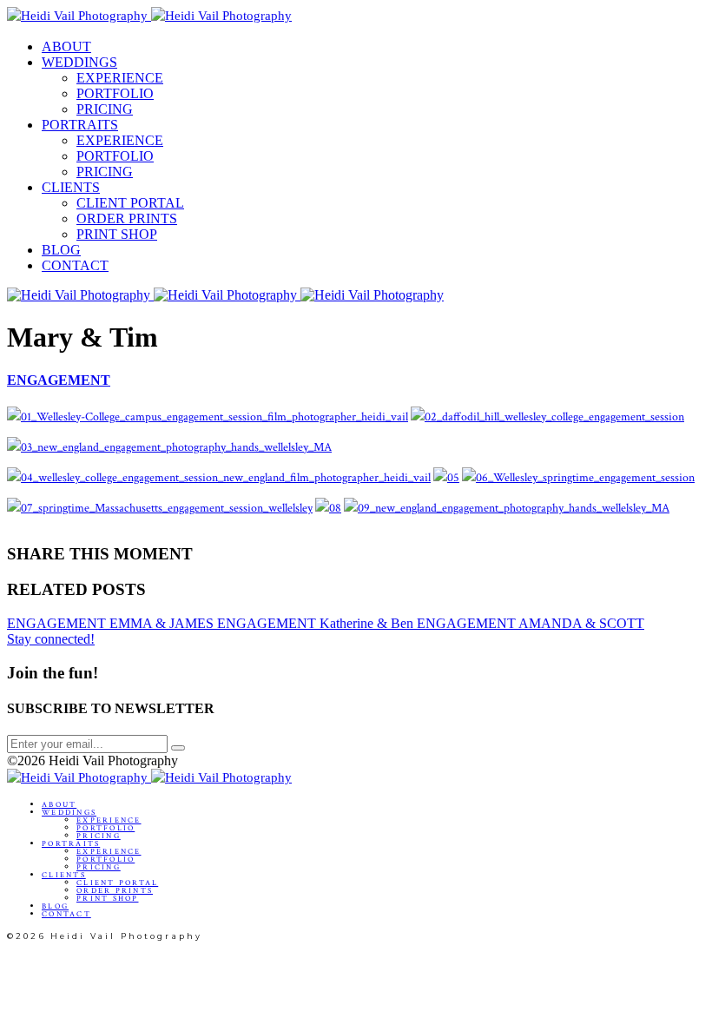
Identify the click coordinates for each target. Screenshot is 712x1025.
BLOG (61, 249)
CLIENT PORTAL (130, 202)
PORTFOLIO (115, 93)
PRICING (104, 109)
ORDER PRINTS (126, 218)
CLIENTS (71, 187)
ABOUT (66, 46)
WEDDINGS (79, 62)
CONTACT (75, 265)
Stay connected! (51, 639)
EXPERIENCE (119, 77)
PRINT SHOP (116, 234)
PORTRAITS (80, 124)
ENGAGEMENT (58, 380)
